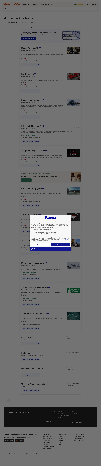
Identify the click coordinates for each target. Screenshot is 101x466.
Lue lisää (67, 239)
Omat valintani (40, 244)
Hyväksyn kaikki (60, 244)
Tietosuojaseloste (66, 248)
